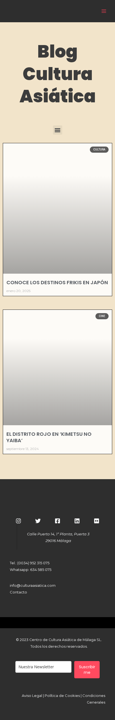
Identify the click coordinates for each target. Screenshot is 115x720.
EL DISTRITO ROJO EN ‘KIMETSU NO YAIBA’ (49, 437)
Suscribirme (87, 669)
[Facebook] (57, 520)
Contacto (18, 592)
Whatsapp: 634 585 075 (30, 569)
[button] (57, 130)
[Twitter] (38, 520)
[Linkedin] (77, 520)
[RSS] (96, 520)
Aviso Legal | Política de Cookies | (52, 695)
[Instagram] (18, 520)
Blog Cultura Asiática (58, 73)
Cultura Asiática (65, 11)
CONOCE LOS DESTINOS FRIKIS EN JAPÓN (57, 282)
